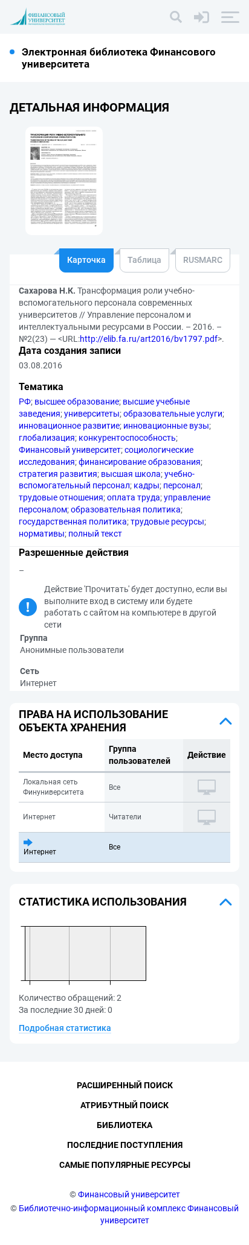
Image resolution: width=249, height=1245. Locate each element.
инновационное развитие (69, 425)
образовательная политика (126, 509)
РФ (25, 401)
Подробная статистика (65, 1028)
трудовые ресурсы (167, 521)
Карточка (86, 260)
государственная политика (73, 521)
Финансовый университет (70, 450)
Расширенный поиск (125, 1085)
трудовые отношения (61, 497)
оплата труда (133, 497)
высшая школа (131, 474)
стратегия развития (58, 474)
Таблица (144, 260)
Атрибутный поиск (124, 1105)
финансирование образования (140, 462)
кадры (147, 485)
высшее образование (76, 401)
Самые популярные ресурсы (124, 1165)
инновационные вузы (166, 425)
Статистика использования (103, 901)
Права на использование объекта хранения (93, 721)
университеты (92, 413)
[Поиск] (176, 17)
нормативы (42, 533)
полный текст (95, 533)
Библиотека (124, 1125)
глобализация (47, 438)
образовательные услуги (172, 413)
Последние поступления (125, 1145)
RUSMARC (202, 260)
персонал (182, 485)
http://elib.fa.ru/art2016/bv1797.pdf (149, 339)
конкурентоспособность (127, 438)
